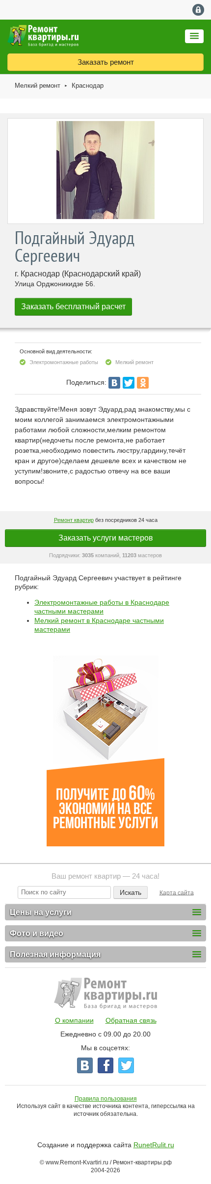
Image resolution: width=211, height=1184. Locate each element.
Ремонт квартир (74, 520)
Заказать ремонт (106, 62)
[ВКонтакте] (114, 383)
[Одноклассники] (143, 383)
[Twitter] (128, 383)
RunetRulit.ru (153, 1145)
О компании (74, 1020)
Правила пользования (106, 1098)
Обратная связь (131, 1020)
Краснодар (88, 85)
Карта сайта (176, 892)
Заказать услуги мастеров (105, 538)
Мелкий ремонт (37, 85)
